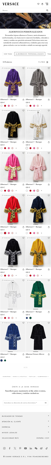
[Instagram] (4, 448)
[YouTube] (25, 448)
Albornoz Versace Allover (35, 354)
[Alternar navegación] (46, 3)
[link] (7, 376)
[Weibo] (41, 448)
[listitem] (7, 54)
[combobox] (25, 10)
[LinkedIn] (30, 448)
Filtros (41, 62)
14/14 (25, 367)
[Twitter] (14, 448)
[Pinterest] (20, 448)
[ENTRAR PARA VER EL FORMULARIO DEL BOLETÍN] (46, 402)
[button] (42, 4)
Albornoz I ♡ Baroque (8, 99)
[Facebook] (9, 448)
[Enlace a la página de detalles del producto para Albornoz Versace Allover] (38, 336)
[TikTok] (46, 448)
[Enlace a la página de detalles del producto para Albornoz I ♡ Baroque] (12, 82)
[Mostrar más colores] (16, 106)
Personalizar (8, 68)
